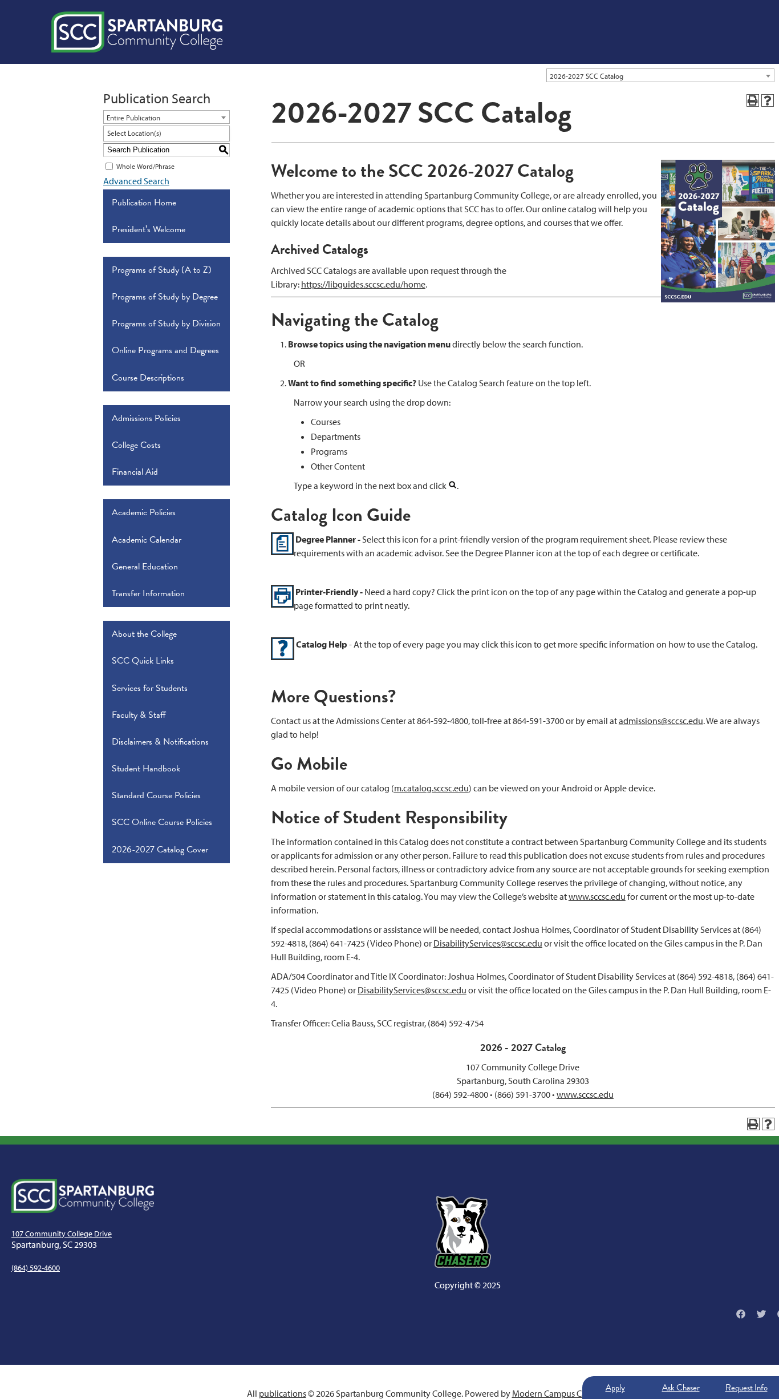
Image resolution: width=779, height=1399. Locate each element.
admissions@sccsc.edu (661, 720)
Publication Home (144, 202)
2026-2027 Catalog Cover (160, 849)
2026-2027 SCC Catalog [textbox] (586, 75)
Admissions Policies (146, 418)
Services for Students (150, 688)
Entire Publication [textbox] (133, 117)
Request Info (746, 1387)
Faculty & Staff (139, 715)
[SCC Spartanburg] (136, 31)
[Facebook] (741, 1314)
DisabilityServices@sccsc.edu (487, 943)
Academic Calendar (146, 540)
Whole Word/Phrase (145, 166)
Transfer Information (148, 593)
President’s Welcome (148, 229)
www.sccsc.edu (597, 896)
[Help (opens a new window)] (767, 100)
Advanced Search (136, 181)
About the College (144, 634)
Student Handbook (146, 768)
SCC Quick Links (143, 661)
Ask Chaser (681, 1387)
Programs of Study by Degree (165, 297)
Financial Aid (135, 472)
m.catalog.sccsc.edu (431, 788)
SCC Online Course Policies (162, 822)
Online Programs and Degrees (165, 350)
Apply (615, 1387)
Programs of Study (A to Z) (162, 270)
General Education (145, 566)
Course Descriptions (148, 378)
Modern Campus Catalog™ (562, 1393)
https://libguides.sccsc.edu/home (363, 284)
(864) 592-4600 (35, 1268)
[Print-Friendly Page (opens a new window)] (752, 100)
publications (282, 1393)
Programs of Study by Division (166, 323)
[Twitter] (761, 1314)
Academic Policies (144, 512)
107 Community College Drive (61, 1233)
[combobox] (660, 75)
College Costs (136, 445)
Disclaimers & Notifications (160, 742)
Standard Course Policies (156, 795)
